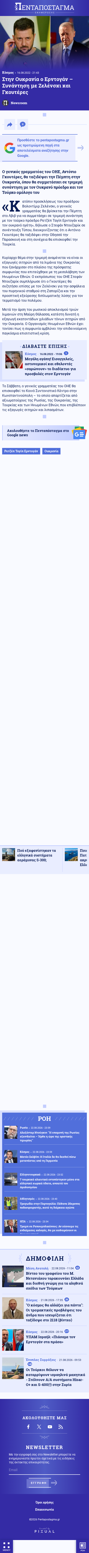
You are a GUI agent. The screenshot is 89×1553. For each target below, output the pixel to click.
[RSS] (61, 1427)
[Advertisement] (44, 654)
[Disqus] (44, 932)
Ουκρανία (51, 451)
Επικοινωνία (44, 1510)
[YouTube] (50, 1427)
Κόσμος (8, 72)
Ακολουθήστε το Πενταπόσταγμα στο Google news (38, 432)
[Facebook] (28, 1427)
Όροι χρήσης (45, 1502)
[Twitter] (39, 1427)
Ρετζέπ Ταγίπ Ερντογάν (21, 451)
